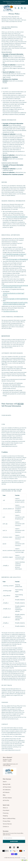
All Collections (6, 789)
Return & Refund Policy (9, 818)
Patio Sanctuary (11, 857)
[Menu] (24, 7)
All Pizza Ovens (7, 787)
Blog (4, 795)
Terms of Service (7, 824)
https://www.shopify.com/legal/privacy (16, 216)
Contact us (6, 826)
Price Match (6, 810)
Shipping (5, 815)
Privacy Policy (6, 821)
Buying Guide (6, 784)
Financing (5, 813)
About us (5, 807)
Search (5, 781)
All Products (6, 792)
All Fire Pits (6, 800)
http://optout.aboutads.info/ (10, 311)
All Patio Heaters (7, 797)
